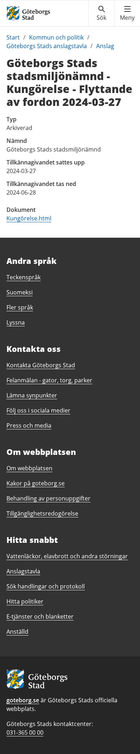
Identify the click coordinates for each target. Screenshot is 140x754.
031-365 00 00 (24, 732)
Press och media (28, 425)
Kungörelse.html (28, 218)
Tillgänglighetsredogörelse (42, 513)
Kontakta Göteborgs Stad (40, 365)
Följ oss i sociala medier (38, 410)
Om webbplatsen (29, 468)
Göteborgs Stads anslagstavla (46, 46)
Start (13, 37)
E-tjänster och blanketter (40, 616)
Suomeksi (19, 292)
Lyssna (15, 322)
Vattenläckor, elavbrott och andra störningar (67, 556)
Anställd (17, 632)
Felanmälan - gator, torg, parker (49, 380)
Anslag (105, 46)
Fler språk (19, 307)
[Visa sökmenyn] (101, 13)
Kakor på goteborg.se (35, 483)
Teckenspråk (23, 277)
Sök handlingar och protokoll (45, 586)
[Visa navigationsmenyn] (127, 13)
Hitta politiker (24, 601)
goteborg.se (22, 700)
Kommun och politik (56, 37)
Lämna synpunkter (31, 395)
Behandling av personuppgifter (48, 498)
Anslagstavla (23, 571)
